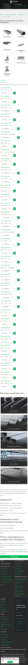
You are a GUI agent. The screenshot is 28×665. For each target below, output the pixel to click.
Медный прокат (18, 563)
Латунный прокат (18, 568)
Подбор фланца (4, 629)
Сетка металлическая (5, 581)
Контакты (3, 604)
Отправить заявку (14, 556)
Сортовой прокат (21, 14)
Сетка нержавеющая (19, 590)
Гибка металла (4, 621)
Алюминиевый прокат (19, 571)
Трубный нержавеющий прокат (21, 579)
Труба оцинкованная (14, 464)
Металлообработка (4, 619)
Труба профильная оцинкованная (14, 446)
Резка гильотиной (4, 636)
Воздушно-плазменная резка (7, 642)
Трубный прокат (4, 571)
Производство (3, 616)
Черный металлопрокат (11, 14)
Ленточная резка (4, 634)
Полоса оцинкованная (5, 87)
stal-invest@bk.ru (18, 4)
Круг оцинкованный (14, 411)
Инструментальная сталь (6, 576)
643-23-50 (7, 4)
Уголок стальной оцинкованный (14, 428)
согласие (5, 659)
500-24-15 (7, 6)
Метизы (2, 584)
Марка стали (2, 82)
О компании (3, 601)
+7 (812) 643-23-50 (18, 551)
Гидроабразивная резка (5, 644)
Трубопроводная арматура (6, 579)
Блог (2, 606)
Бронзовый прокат (18, 566)
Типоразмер (2, 80)
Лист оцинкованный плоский (14, 481)
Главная (2, 14)
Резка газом (3, 639)
